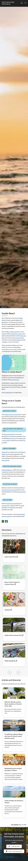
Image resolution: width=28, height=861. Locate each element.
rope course (12, 438)
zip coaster (7, 440)
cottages (12, 505)
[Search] (22, 3)
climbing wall (22, 438)
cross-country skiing (15, 349)
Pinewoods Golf (21, 492)
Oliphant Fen (5, 452)
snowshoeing (5, 349)
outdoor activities (15, 331)
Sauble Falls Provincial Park (12, 414)
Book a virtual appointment (15, 851)
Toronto (10, 385)
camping (20, 334)
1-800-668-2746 (15, 846)
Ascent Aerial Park (18, 338)
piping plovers (6, 460)
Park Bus (15, 385)
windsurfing (14, 334)
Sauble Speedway (6, 470)
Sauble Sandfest (16, 340)
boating (4, 334)
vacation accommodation (13, 503)
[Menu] (25, 3)
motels (22, 505)
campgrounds (5, 505)
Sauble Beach (8, 392)
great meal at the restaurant (9, 490)
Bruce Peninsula (14, 379)
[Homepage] (8, 3)
